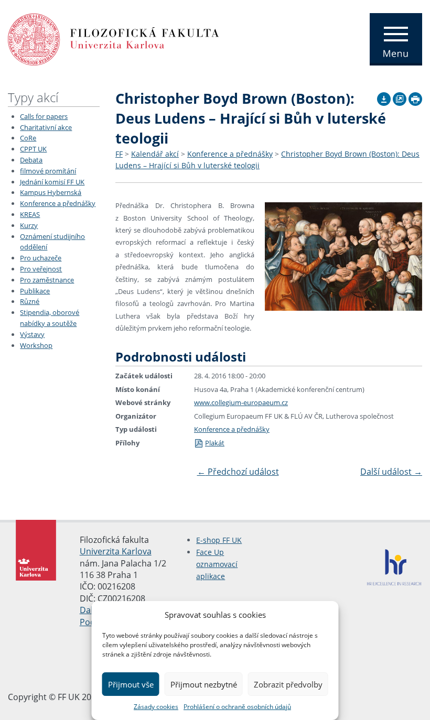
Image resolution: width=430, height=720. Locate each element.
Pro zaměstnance (47, 280)
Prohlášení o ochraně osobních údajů (237, 706)
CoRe (28, 138)
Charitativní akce (46, 127)
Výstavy (32, 334)
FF (119, 154)
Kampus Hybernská (50, 192)
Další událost (391, 471)
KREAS (30, 214)
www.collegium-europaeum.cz (241, 402)
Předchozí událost (238, 471)
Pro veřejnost (41, 269)
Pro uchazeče (40, 258)
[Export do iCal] (384, 97)
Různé (29, 301)
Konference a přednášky (57, 203)
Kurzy (29, 225)
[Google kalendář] (399, 97)
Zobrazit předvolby (288, 684)
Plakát (214, 443)
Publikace (35, 291)
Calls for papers (44, 116)
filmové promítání (48, 171)
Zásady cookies (156, 706)
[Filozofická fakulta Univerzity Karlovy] (113, 38)
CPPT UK (33, 149)
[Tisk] (415, 97)
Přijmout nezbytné (203, 684)
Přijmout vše (131, 684)
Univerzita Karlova (116, 551)
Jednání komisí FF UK (52, 182)
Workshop (36, 345)
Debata (31, 160)
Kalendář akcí (155, 154)
